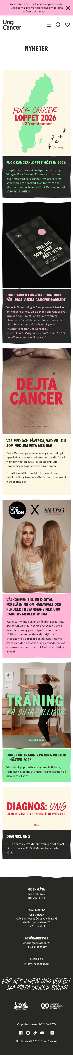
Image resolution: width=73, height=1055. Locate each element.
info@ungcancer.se (36, 963)
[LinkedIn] (52, 1033)
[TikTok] (35, 1033)
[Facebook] (21, 1033)
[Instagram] (28, 1033)
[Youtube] (42, 1033)
